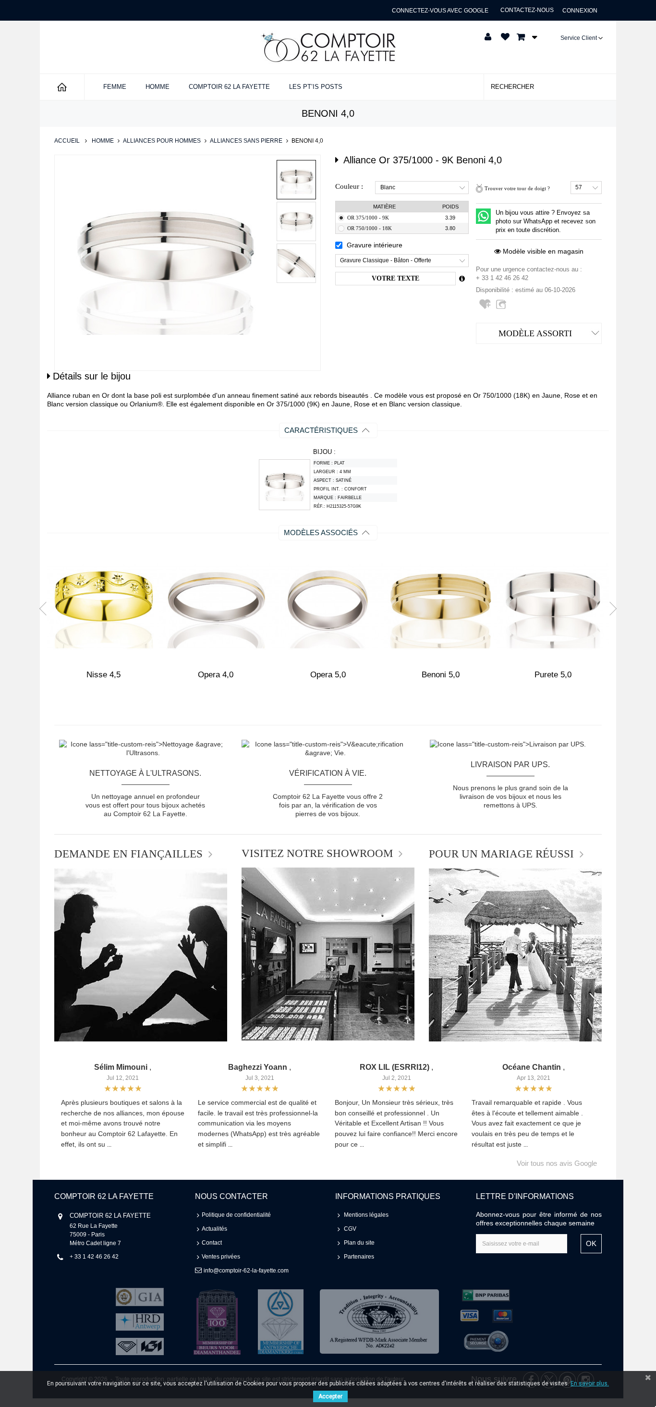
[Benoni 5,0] (440, 606)
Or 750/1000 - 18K (369, 228)
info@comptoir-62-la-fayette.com (246, 1270)
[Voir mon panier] (524, 37)
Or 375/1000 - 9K (368, 217)
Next (610, 608)
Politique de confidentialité (236, 1214)
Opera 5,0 (328, 674)
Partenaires (359, 1256)
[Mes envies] (505, 37)
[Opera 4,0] (215, 606)
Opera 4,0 (215, 674)
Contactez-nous (527, 10)
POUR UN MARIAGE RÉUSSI (501, 854)
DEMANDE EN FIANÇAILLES (128, 854)
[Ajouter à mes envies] (486, 308)
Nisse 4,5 (103, 674)
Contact (212, 1242)
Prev (46, 608)
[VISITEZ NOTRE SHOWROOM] (328, 954)
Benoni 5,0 (441, 674)
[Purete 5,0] (553, 606)
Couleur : (349, 186)
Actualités (214, 1228)
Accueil (67, 140)
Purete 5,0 (553, 674)
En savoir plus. (590, 1383)
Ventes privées (221, 1256)
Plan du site (359, 1242)
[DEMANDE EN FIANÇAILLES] (140, 955)
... (109, 1144)
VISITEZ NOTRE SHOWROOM (317, 853)
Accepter (330, 1396)
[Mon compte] (488, 37)
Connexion (579, 10)
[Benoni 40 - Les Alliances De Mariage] (296, 179)
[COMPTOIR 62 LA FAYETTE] (328, 47)
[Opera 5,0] (328, 606)
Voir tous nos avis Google (557, 1163)
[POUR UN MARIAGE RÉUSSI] (515, 955)
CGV (350, 1228)
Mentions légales (366, 1214)
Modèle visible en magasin (542, 251)
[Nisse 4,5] (103, 606)
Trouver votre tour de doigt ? (517, 188)
